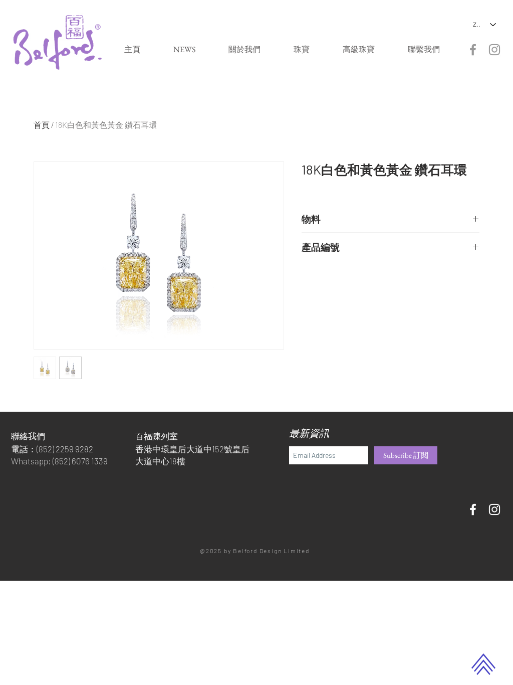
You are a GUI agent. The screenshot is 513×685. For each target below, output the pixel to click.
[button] (301, 49)
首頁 (42, 124)
